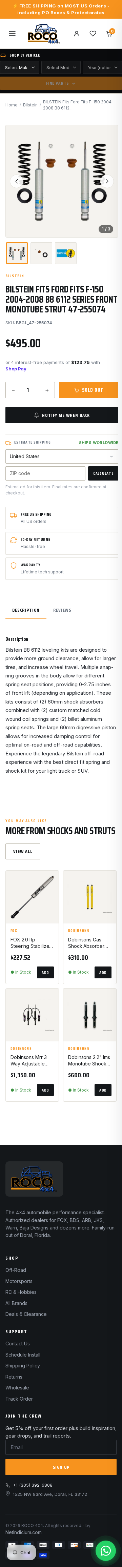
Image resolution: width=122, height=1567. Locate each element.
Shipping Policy (22, 1365)
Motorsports (19, 1281)
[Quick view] (50, 898)
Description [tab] (26, 610)
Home (11, 104)
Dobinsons (78, 931)
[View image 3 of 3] (66, 253)
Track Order (19, 1399)
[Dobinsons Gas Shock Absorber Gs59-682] (89, 897)
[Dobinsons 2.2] (89, 1015)
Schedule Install (22, 1355)
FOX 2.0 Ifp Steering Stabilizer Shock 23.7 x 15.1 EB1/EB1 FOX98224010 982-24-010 (31, 943)
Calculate (103, 473)
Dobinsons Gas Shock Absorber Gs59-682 (86, 943)
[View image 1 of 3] (17, 253)
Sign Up (61, 1467)
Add (45, 972)
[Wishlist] (92, 33)
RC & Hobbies (21, 1292)
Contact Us (17, 1343)
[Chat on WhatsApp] (106, 1551)
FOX (14, 931)
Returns (13, 1377)
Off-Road (15, 1270)
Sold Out (92, 390)
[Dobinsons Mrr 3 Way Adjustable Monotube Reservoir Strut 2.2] (32, 1015)
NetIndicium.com (23, 1532)
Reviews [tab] (62, 610)
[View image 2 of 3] (41, 253)
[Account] (76, 33)
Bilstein (30, 104)
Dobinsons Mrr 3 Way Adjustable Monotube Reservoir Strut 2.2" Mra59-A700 (32, 1060)
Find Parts (57, 83)
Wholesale (17, 1387)
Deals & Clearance (26, 1314)
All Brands (16, 1303)
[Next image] (107, 181)
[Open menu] (12, 33)
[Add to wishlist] (50, 881)
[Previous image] (16, 181)
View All (23, 851)
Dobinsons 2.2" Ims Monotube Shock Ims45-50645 (89, 1060)
